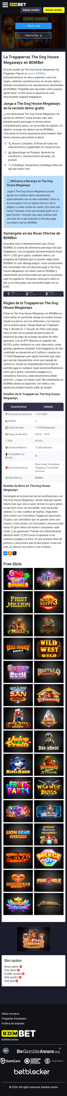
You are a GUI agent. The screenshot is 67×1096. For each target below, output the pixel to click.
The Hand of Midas (18, 632)
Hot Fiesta (18, 818)
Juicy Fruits (18, 749)
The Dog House (49, 702)
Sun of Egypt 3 (48, 609)
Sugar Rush (18, 679)
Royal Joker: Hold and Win (18, 888)
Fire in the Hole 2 (48, 888)
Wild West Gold (48, 656)
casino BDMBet (36, 73)
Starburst (49, 586)
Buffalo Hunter (48, 679)
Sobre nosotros (10, 1013)
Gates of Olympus (49, 725)
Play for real (33, 26)
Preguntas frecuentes (14, 1018)
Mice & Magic (18, 772)
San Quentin (18, 702)
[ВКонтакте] (5, 553)
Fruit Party (18, 795)
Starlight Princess (18, 911)
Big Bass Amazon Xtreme (49, 770)
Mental (18, 865)
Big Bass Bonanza (18, 656)
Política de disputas (13, 1023)
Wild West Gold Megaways (18, 724)
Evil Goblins (48, 632)
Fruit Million (18, 609)
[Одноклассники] (10, 553)
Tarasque (49, 911)
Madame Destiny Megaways (49, 840)
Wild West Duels (49, 795)
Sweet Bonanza (18, 586)
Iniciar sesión (31, 10)
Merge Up (49, 865)
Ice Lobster (48, 818)
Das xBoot (49, 749)
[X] (14, 553)
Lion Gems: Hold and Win (18, 841)
